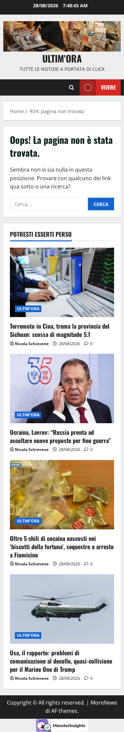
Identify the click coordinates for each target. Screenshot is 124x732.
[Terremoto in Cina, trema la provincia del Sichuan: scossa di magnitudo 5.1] (62, 282)
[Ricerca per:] (49, 204)
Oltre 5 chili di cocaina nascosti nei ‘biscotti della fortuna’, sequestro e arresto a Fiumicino (62, 546)
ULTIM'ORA (28, 308)
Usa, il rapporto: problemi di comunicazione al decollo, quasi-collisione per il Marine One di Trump (61, 660)
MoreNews (104, 702)
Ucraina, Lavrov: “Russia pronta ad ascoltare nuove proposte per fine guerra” (60, 436)
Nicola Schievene (32, 343)
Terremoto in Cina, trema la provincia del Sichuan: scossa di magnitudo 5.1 (59, 330)
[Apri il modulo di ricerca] (71, 87)
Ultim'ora (62, 58)
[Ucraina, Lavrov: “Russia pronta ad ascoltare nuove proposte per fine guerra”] (62, 388)
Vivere (108, 87)
